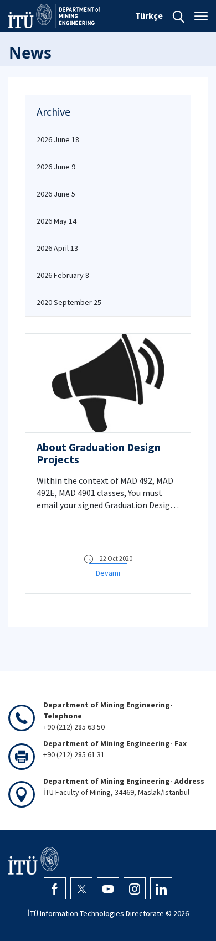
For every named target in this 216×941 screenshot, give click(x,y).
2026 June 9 (56, 167)
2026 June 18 (58, 139)
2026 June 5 (56, 194)
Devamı (108, 573)
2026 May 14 (56, 221)
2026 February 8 (63, 275)
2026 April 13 (57, 248)
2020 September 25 (69, 302)
